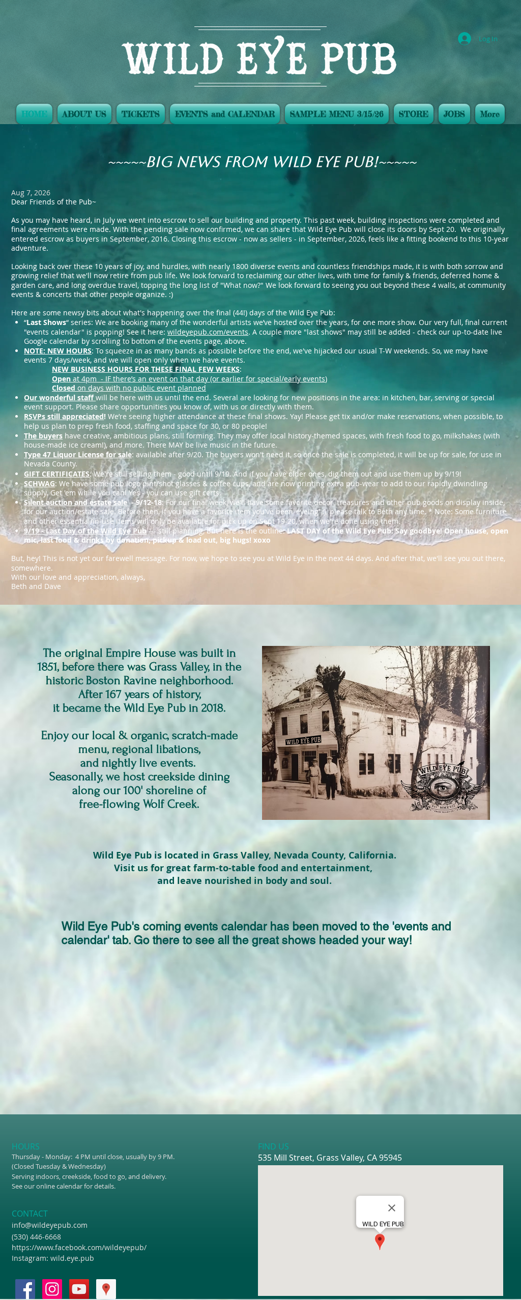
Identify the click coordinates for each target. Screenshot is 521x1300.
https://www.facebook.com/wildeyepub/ (79, 1247)
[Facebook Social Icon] (25, 1289)
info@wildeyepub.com (50, 1225)
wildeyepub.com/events (207, 332)
